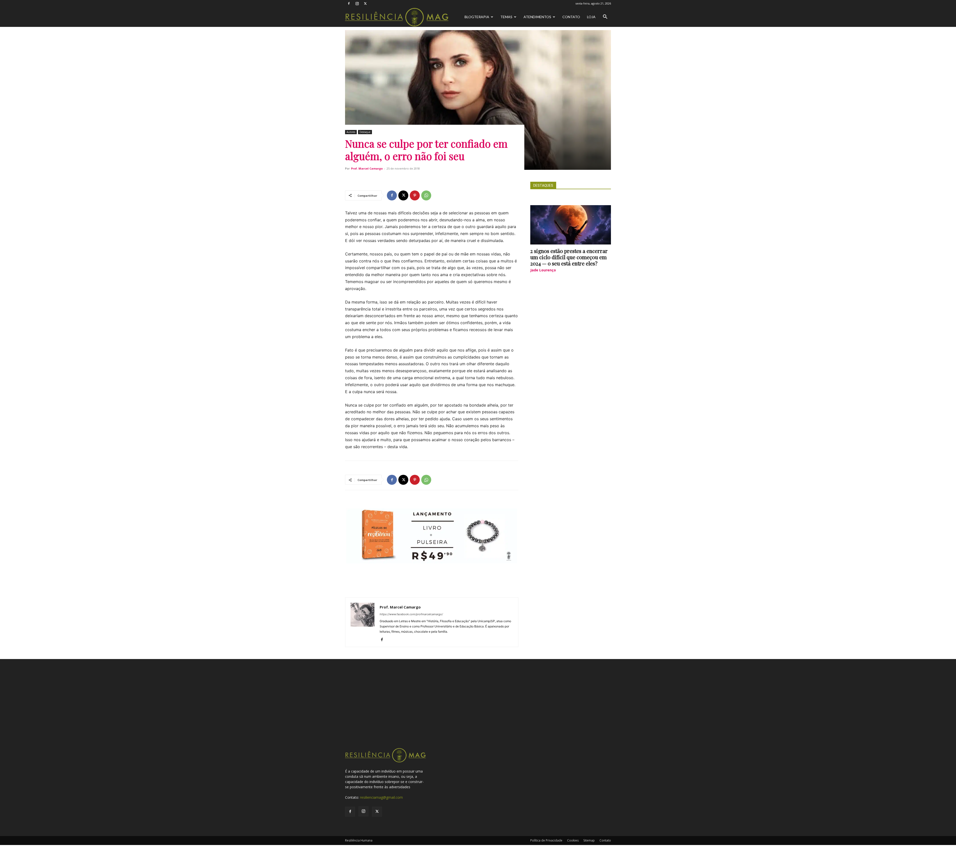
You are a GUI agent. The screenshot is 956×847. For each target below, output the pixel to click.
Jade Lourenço (543, 270)
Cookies (573, 840)
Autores (351, 132)
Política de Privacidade (546, 840)
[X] (365, 3)
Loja (591, 17)
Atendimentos (537, 17)
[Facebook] (349, 3)
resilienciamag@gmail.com (381, 797)
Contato (571, 17)
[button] (605, 17)
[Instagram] (357, 3)
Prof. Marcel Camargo (367, 168)
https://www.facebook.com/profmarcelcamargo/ (411, 614)
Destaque (364, 132)
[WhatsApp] (426, 195)
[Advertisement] (478, 710)
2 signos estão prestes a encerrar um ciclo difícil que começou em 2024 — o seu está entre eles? (569, 257)
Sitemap (589, 840)
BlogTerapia (477, 17)
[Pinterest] (415, 195)
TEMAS (506, 17)
